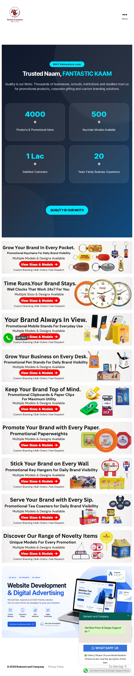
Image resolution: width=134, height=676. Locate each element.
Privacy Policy (56, 666)
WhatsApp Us (107, 648)
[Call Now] (8, 338)
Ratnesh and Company (30, 666)
